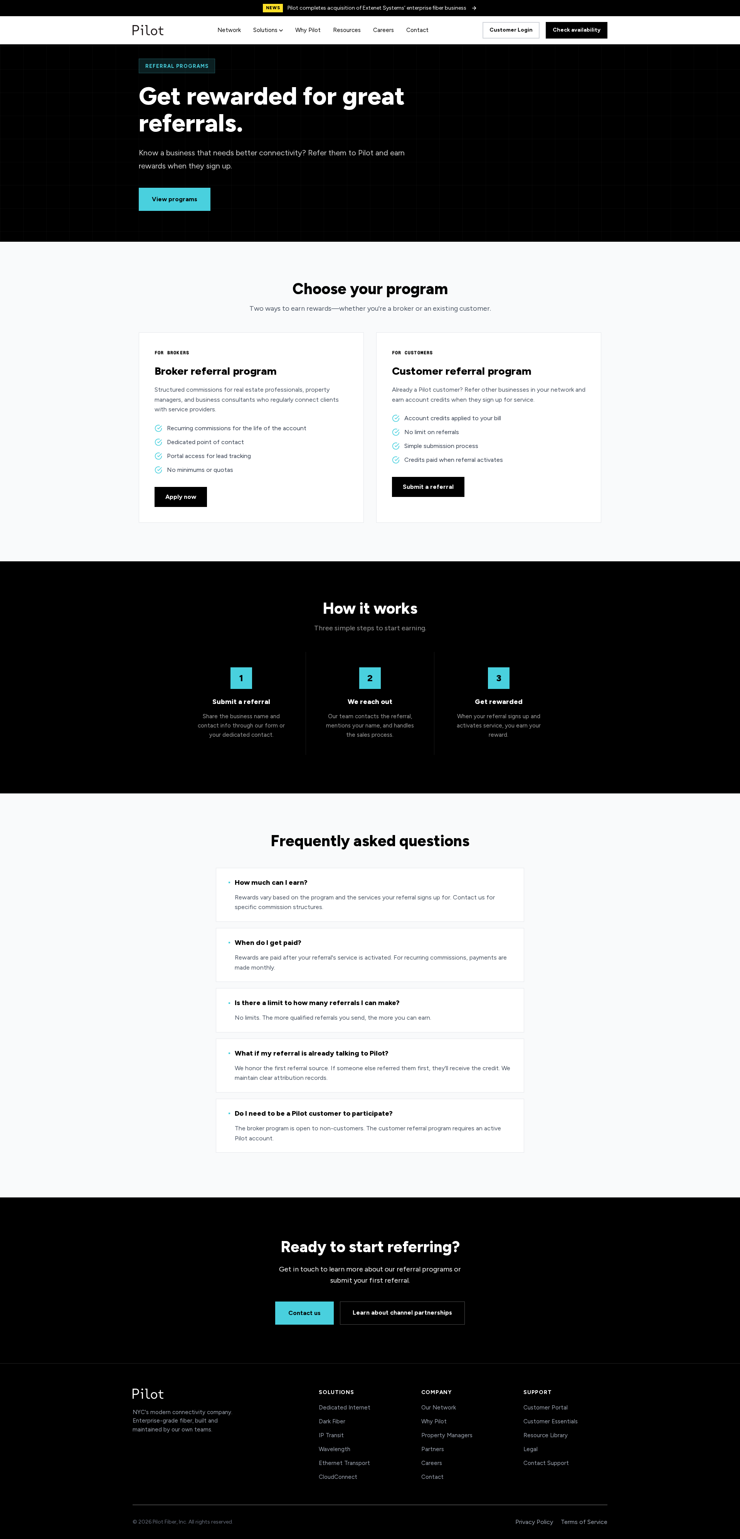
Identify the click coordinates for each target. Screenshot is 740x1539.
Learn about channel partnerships (402, 1312)
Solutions (265, 30)
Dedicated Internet (344, 1407)
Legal (530, 1449)
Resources (347, 30)
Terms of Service (584, 1522)
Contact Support (546, 1463)
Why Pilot (308, 30)
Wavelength (334, 1449)
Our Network (438, 1407)
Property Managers (447, 1435)
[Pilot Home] (148, 30)
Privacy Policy (534, 1522)
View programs (174, 199)
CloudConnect (338, 1476)
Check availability (576, 30)
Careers (383, 30)
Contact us (304, 1313)
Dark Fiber (332, 1421)
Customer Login (511, 30)
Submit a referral (428, 486)
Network (229, 30)
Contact (417, 30)
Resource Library (545, 1435)
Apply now (180, 496)
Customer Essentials (550, 1421)
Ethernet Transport (344, 1463)
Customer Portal (545, 1407)
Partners (432, 1449)
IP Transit (331, 1435)
